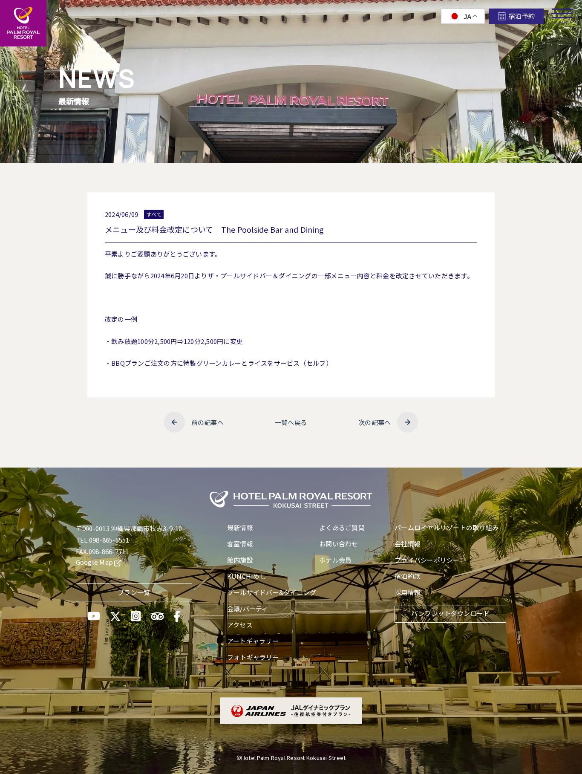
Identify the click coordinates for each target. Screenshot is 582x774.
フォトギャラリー (253, 657)
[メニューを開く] (562, 10)
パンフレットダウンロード (450, 613)
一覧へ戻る (291, 422)
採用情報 (408, 592)
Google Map (95, 561)
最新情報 (240, 527)
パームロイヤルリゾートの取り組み (446, 527)
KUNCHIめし (246, 576)
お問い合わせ (338, 543)
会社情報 (408, 543)
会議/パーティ (247, 608)
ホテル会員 (335, 559)
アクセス (240, 624)
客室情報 (240, 543)
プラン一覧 (134, 592)
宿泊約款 (408, 576)
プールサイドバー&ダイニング (272, 592)
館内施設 (240, 559)
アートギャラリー (253, 640)
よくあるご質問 (342, 527)
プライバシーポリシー (427, 559)
